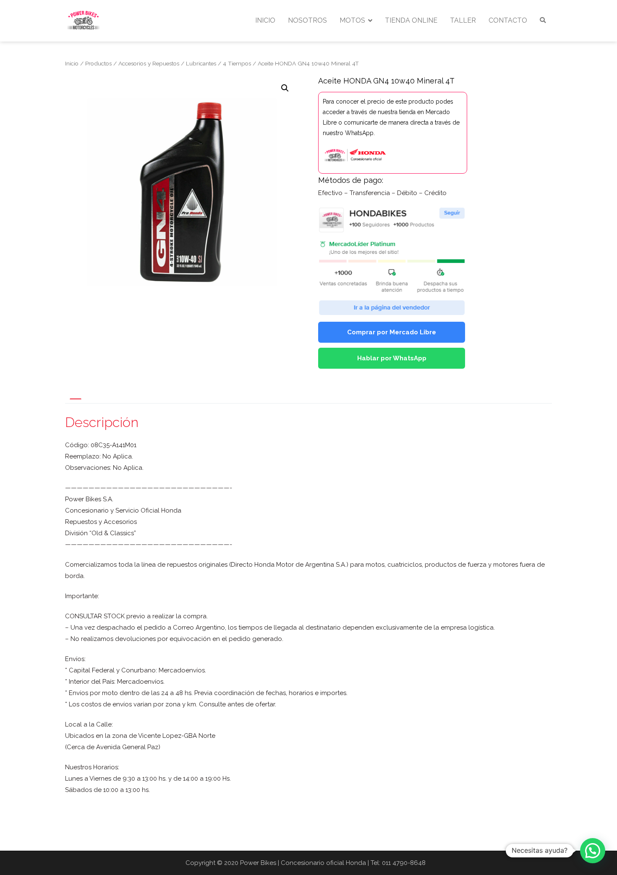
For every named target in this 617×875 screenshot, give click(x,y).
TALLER (463, 20)
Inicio (71, 63)
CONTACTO (508, 20)
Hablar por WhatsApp (391, 358)
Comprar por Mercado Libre (391, 332)
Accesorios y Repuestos (148, 63)
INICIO (265, 20)
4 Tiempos (237, 63)
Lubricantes (201, 63)
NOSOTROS (307, 20)
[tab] (75, 398)
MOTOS (352, 20)
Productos (98, 63)
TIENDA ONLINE (411, 20)
